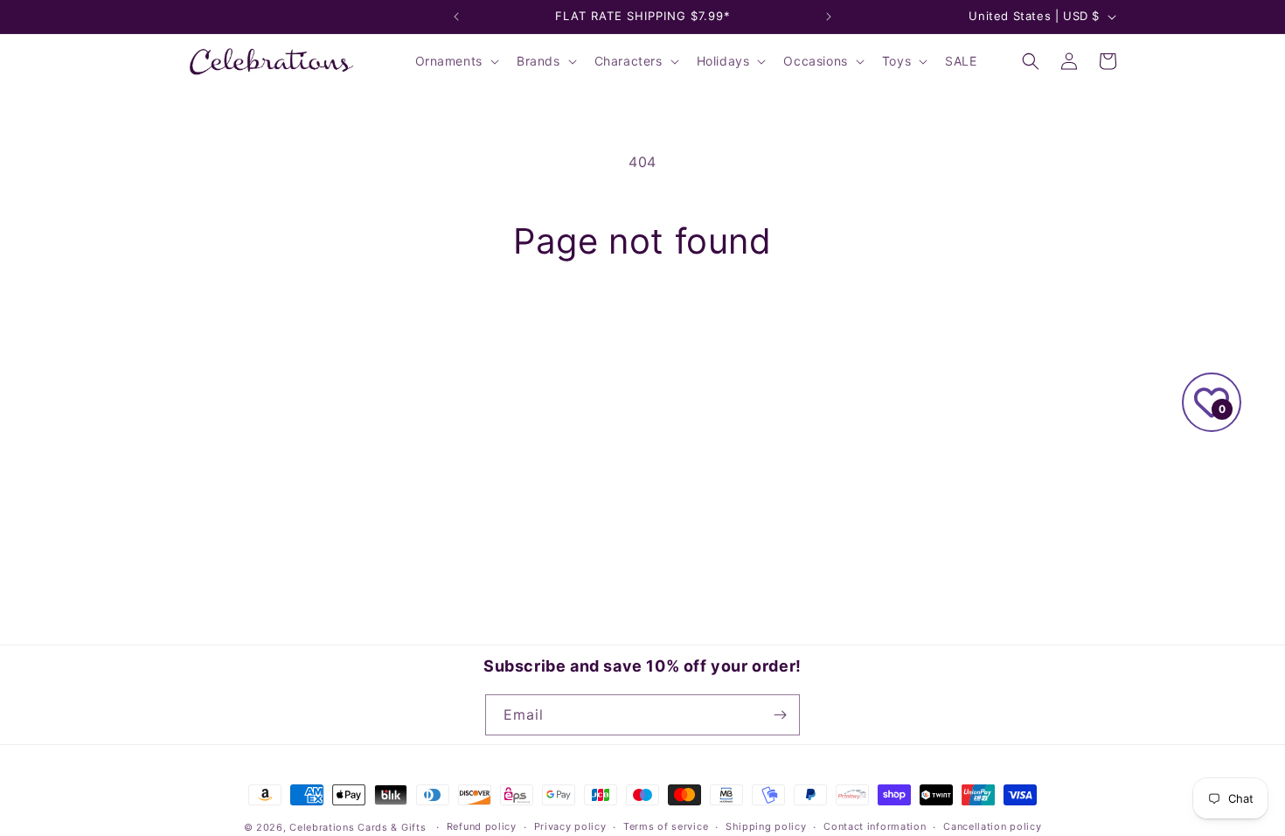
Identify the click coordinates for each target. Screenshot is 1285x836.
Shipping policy (766, 826)
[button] (455, 61)
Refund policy (482, 826)
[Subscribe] (780, 714)
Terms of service (665, 826)
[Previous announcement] (456, 16)
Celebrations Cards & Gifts (357, 827)
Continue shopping (642, 328)
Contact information (874, 826)
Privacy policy (570, 826)
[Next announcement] (828, 16)
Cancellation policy (992, 826)
